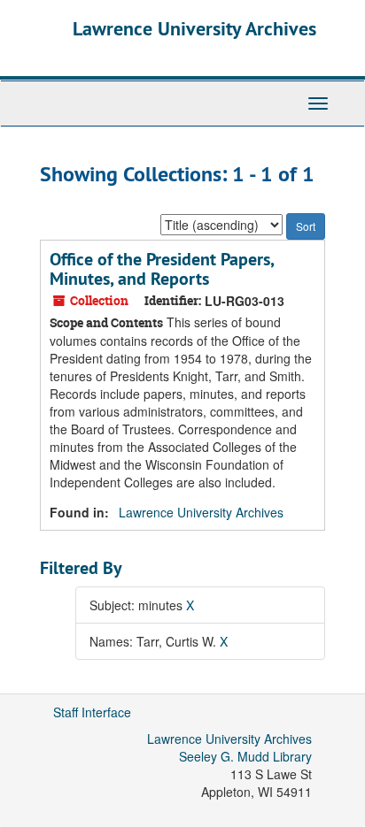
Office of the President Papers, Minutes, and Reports (162, 269)
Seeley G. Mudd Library (245, 756)
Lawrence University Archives (194, 28)
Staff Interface (92, 712)
